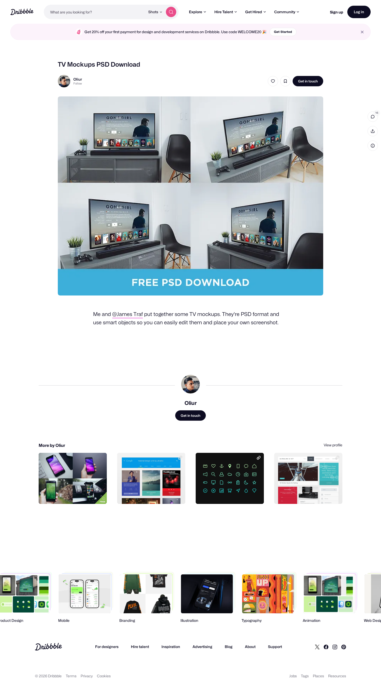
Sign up (336, 12)
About (250, 646)
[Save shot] (285, 81)
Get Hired (253, 12)
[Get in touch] (76, 494)
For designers (106, 646)
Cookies (104, 676)
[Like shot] (273, 81)
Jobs (293, 676)
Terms (71, 676)
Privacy (87, 676)
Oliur (77, 79)
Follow (77, 83)
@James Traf (127, 314)
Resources (337, 676)
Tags (305, 676)
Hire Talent (223, 12)
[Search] (171, 12)
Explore (195, 12)
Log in (359, 12)
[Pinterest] (343, 646)
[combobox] (94, 12)
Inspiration (170, 646)
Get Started (283, 32)
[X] (317, 646)
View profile (333, 445)
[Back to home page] (21, 12)
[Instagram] (335, 646)
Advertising (202, 646)
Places (318, 676)
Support (275, 646)
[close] (362, 32)
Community (284, 12)
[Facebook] (326, 646)
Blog (228, 646)
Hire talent (140, 646)
